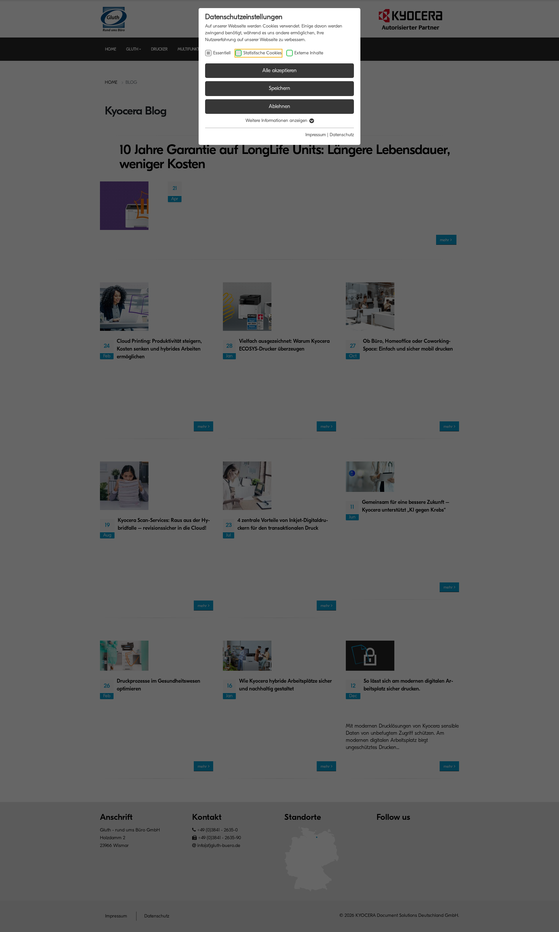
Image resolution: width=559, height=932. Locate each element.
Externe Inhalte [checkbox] (308, 53)
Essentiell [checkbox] (222, 53)
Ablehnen (279, 106)
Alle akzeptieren (279, 70)
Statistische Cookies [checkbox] (262, 53)
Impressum (315, 134)
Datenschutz (342, 134)
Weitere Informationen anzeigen (277, 120)
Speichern (279, 88)
